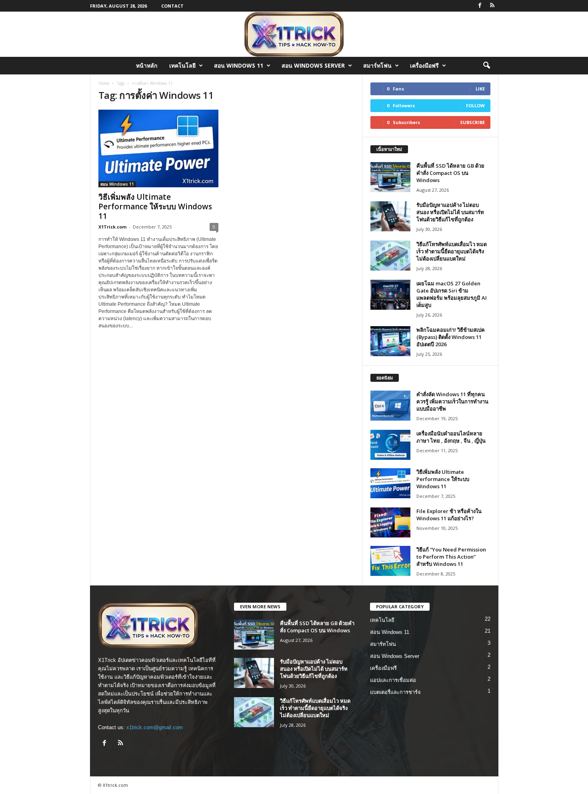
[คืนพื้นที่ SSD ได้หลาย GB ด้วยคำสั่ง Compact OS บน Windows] (390, 177)
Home (103, 83)
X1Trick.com (112, 227)
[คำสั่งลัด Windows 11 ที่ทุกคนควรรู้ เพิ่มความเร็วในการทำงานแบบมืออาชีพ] (390, 406)
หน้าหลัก (146, 65)
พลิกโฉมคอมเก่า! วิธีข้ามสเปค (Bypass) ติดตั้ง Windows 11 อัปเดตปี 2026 (450, 337)
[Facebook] (480, 6)
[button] (486, 65)
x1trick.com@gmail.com (154, 727)
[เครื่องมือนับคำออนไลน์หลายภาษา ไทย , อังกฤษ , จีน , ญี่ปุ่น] (390, 445)
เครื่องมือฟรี (424, 65)
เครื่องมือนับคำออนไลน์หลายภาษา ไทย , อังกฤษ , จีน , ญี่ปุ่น (451, 437)
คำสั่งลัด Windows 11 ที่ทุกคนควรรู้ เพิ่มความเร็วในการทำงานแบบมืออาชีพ (452, 401)
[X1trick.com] (294, 34)
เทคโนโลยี (182, 65)
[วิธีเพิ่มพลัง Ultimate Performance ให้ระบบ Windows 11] (158, 148)
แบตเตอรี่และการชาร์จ (395, 692)
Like (480, 89)
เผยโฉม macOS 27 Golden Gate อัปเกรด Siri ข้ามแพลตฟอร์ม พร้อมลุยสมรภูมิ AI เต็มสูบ (451, 294)
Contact (172, 6)
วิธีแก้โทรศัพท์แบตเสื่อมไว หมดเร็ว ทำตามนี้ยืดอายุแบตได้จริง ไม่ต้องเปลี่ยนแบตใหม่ (451, 251)
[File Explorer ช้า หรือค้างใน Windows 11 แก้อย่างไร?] (390, 522)
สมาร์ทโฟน (377, 65)
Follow (475, 105)
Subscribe (472, 122)
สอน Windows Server (313, 65)
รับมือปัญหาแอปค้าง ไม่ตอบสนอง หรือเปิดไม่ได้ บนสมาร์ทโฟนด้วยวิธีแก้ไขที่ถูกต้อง (450, 212)
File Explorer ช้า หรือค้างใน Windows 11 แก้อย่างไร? (449, 514)
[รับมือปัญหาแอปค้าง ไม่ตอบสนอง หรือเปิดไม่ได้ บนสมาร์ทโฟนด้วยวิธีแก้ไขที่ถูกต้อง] (390, 216)
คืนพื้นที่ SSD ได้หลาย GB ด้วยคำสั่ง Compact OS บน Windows (450, 173)
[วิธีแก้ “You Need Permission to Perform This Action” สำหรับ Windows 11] (390, 561)
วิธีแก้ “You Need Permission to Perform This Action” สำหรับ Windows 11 (451, 556)
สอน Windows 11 (238, 65)
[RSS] (492, 6)
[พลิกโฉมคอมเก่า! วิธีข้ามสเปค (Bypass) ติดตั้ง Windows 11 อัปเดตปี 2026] (390, 341)
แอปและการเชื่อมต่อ (393, 680)
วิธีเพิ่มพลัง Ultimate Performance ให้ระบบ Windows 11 (155, 206)
